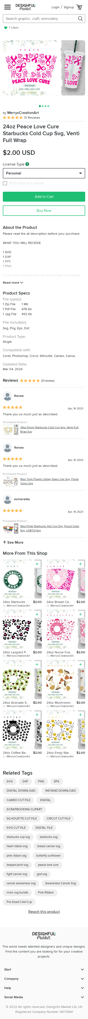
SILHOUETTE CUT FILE (22, 818)
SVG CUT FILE (16, 828)
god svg (42, 874)
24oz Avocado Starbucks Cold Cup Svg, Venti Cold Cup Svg (18, 703)
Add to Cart (44, 196)
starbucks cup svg (18, 837)
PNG (41, 781)
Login (56, 7)
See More (14, 542)
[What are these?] (27, 164)
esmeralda (22, 499)
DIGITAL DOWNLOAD (21, 791)
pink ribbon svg (16, 856)
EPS (56, 781)
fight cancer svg (17, 874)
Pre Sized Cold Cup (19, 902)
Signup (69, 7)
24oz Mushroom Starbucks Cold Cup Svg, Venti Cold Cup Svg (61, 703)
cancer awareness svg (21, 883)
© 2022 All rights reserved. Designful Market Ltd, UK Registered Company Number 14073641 (44, 1009)
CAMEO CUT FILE (18, 800)
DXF (25, 781)
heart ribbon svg (17, 846)
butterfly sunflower (48, 856)
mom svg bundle (17, 892)
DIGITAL (45, 800)
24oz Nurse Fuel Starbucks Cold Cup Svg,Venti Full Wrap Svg (61, 652)
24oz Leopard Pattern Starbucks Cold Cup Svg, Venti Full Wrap (18, 652)
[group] (44, 67)
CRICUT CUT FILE (58, 818)
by (16, 605)
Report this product (44, 911)
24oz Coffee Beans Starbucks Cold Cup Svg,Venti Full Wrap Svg (18, 753)
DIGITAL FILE (44, 828)
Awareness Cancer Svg (60, 883)
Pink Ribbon (46, 892)
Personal (13, 173)
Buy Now (44, 210)
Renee (19, 396)
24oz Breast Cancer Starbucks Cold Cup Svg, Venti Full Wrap (61, 602)
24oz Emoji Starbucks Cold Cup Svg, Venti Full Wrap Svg (61, 753)
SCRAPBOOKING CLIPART (24, 809)
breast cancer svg (48, 846)
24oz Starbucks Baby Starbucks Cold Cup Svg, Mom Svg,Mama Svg (18, 602)
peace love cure (48, 865)
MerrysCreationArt (21, 113)
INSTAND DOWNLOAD (60, 791)
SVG (10, 781)
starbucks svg (48, 837)
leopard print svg (17, 865)
